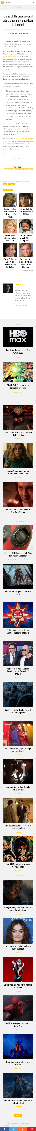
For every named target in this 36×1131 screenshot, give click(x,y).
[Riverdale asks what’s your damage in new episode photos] (18, 733)
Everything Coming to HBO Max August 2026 (18, 351)
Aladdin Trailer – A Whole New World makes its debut (18, 1102)
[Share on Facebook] (4, 1129)
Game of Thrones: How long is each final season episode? (18, 711)
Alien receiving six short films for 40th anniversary (18, 788)
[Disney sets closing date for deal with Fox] (18, 1046)
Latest (18, 1115)
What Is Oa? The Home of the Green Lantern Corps (18, 386)
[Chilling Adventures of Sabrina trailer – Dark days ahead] (18, 417)
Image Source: (18, 167)
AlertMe (5, 154)
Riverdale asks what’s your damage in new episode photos (18, 750)
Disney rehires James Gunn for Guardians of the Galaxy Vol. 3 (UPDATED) (18, 671)
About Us (13, 1125)
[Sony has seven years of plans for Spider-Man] (18, 1008)
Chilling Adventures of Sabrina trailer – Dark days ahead (18, 434)
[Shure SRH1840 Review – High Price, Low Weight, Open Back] (18, 537)
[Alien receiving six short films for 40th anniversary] (18, 771)
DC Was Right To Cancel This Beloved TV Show (26, 211)
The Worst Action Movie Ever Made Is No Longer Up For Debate (10, 212)
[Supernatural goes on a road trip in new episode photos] (18, 810)
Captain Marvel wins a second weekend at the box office (18, 472)
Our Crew (6, 1125)
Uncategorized (18, 1068)
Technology (24, 559)
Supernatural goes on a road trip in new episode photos (18, 827)
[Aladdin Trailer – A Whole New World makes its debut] (18, 1085)
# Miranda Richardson (23, 181)
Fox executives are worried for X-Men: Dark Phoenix (18, 511)
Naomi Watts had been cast (22, 62)
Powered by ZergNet (27, 270)
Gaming (18, 598)
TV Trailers (18, 439)
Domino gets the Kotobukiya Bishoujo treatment (18, 986)
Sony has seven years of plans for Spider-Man (18, 1024)
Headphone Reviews (13, 559)
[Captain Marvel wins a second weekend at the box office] (18, 455)
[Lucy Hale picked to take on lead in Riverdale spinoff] (18, 931)
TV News (11, 184)
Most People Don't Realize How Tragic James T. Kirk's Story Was (25, 263)
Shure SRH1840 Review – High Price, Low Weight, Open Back (18, 554)
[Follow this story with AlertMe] (31, 1129)
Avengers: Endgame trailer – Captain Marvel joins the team (18, 909)
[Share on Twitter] (13, 1129)
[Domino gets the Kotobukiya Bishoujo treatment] (18, 969)
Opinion (8, 566)
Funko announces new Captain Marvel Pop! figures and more (18, 631)
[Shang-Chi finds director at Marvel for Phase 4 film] (18, 849)
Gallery (8, 723)
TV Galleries (18, 755)
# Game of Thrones (9, 181)
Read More (18, 305)
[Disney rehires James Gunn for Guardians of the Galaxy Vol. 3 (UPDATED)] (18, 653)
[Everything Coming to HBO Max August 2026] (18, 337)
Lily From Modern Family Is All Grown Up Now (26, 238)
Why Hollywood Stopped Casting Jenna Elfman (10, 238)
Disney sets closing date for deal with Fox (18, 1063)
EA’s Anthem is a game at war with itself (18, 593)
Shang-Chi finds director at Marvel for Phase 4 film (18, 865)
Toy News (18, 636)
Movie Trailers (18, 914)
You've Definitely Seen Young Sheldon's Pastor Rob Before (10, 263)
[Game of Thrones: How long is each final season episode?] (18, 694)
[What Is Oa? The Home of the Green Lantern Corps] (18, 372)
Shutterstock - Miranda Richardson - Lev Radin (19, 170)
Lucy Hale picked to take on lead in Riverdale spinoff (18, 947)
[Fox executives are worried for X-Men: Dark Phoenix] (18, 494)
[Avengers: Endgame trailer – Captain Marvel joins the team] (18, 892)
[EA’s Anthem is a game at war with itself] (18, 576)
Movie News (18, 477)
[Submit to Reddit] (22, 1129)
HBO (5, 184)
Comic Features (18, 392)
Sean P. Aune (19, 284)
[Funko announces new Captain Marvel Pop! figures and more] (18, 615)
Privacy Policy (28, 1125)
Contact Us (20, 1125)
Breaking (8, 644)
